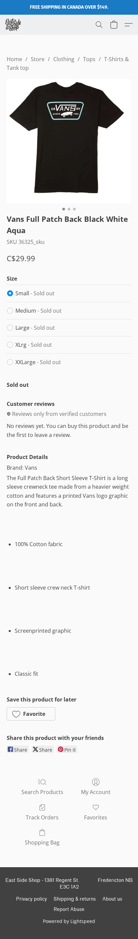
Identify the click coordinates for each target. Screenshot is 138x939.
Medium (38, 310)
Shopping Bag (42, 842)
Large (35, 327)
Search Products (42, 792)
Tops (89, 59)
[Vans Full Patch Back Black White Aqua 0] (69, 141)
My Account (96, 792)
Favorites (95, 817)
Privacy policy (31, 899)
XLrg (33, 344)
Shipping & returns (75, 899)
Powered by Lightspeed (69, 921)
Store (38, 59)
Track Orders (42, 817)
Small (35, 293)
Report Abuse (69, 909)
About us (112, 899)
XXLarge (38, 362)
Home (14, 59)
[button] (13, 25)
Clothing (63, 59)
